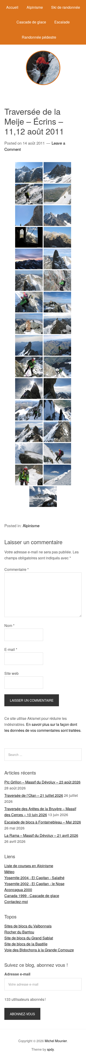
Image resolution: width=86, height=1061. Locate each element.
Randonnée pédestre (39, 37)
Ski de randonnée (65, 7)
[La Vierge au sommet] (29, 323)
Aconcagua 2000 (18, 889)
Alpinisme (35, 7)
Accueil (12, 7)
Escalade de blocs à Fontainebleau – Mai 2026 (42, 822)
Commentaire (16, 569)
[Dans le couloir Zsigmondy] (57, 410)
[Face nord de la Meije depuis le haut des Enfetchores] (57, 172)
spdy (50, 1049)
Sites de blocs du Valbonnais (28, 926)
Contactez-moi (16, 901)
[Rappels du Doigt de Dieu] (29, 475)
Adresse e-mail (17, 974)
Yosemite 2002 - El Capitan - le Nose (34, 883)
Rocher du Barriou (19, 932)
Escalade (62, 22)
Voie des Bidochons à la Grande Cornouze (39, 949)
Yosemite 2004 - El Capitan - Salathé (34, 877)
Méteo (9, 871)
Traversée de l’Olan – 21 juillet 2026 (33, 795)
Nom (9, 625)
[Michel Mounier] (43, 83)
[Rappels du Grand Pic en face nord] (29, 367)
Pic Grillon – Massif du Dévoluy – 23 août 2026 (42, 782)
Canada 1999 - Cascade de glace (31, 895)
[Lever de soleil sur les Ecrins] (29, 259)
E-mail (10, 649)
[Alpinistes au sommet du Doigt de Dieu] (29, 345)
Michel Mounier (56, 1040)
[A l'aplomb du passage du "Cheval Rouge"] (57, 280)
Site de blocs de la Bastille (25, 944)
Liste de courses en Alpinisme (28, 865)
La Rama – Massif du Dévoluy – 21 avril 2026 (41, 835)
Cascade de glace (31, 22)
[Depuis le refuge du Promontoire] (29, 237)
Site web (11, 673)
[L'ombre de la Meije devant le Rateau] (29, 280)
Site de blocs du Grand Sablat (28, 938)
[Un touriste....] (29, 194)
